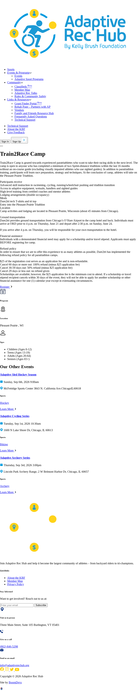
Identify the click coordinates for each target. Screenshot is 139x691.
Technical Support (24, 119)
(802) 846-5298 (9, 646)
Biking (4, 444)
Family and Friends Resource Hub (34, 113)
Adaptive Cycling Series (14, 416)
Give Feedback (16, 132)
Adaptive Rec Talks (25, 93)
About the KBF (16, 129)
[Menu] (1, 146)
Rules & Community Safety (30, 96)
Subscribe (41, 605)
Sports (10, 69)
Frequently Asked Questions (30, 116)
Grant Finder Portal (28, 103)
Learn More (7, 409)
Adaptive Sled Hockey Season (18, 374)
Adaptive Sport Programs (28, 79)
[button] (19, 72)
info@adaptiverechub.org (14, 665)
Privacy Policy (15, 584)
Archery (4, 486)
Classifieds (23, 86)
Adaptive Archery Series (15, 457)
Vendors (19, 110)
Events (18, 75)
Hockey (4, 402)
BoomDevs (15, 682)
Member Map (22, 89)
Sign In (5, 141)
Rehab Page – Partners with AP (32, 106)
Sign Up (17, 141)
